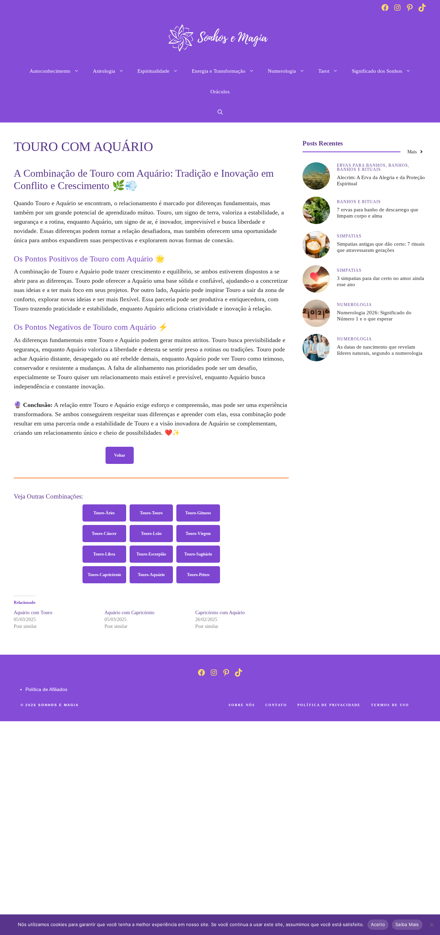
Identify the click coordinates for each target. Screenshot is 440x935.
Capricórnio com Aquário (220, 612)
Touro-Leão (151, 533)
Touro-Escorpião (151, 554)
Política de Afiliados (46, 689)
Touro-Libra (104, 554)
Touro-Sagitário (198, 554)
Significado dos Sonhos (377, 71)
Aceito (378, 924)
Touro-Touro (151, 513)
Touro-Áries (104, 513)
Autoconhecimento (50, 71)
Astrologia (104, 71)
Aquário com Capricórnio (129, 612)
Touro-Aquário (151, 574)
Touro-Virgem (198, 533)
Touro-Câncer (104, 533)
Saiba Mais (407, 924)
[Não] (431, 924)
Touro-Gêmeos (198, 513)
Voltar (119, 455)
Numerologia (282, 71)
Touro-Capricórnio (104, 574)
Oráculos (220, 91)
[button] (220, 112)
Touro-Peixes (198, 574)
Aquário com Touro (33, 612)
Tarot (323, 71)
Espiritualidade (153, 71)
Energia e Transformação (218, 71)
